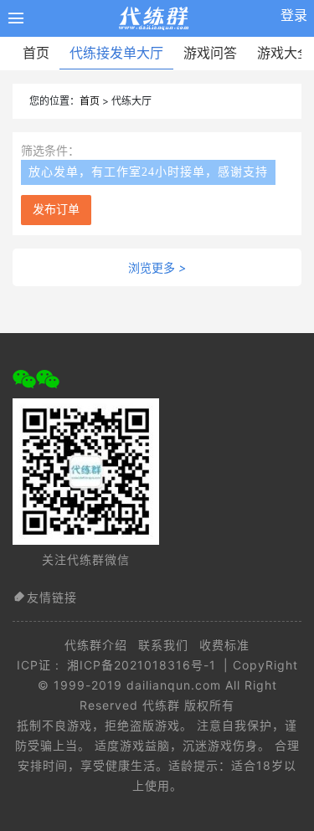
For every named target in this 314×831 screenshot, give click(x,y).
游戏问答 (210, 52)
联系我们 (163, 645)
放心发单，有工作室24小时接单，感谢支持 (148, 172)
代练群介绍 (95, 645)
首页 (36, 52)
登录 (294, 15)
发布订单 (56, 209)
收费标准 (224, 645)
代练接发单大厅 (116, 52)
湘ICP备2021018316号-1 (141, 665)
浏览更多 (157, 267)
